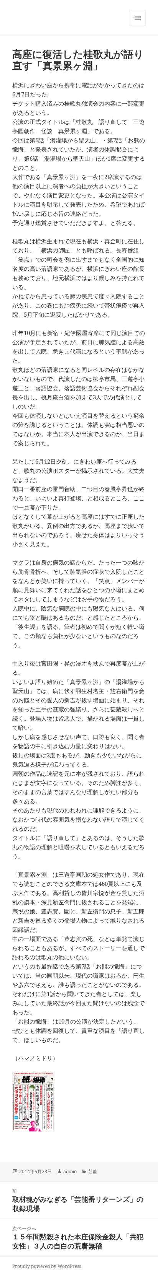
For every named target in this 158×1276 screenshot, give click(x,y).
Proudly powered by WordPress (46, 1266)
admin (70, 1171)
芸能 (92, 1171)
